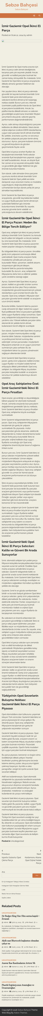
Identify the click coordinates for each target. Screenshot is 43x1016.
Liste (3, 890)
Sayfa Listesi (6, 898)
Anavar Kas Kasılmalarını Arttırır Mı (18, 963)
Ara (3, 872)
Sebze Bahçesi (21, 5)
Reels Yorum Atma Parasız (11, 894)
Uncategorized (17, 841)
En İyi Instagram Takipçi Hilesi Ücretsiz (15, 882)
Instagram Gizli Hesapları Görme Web (15, 886)
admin (29, 35)
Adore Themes (20, 1013)
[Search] (39, 15)
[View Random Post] (34, 15)
